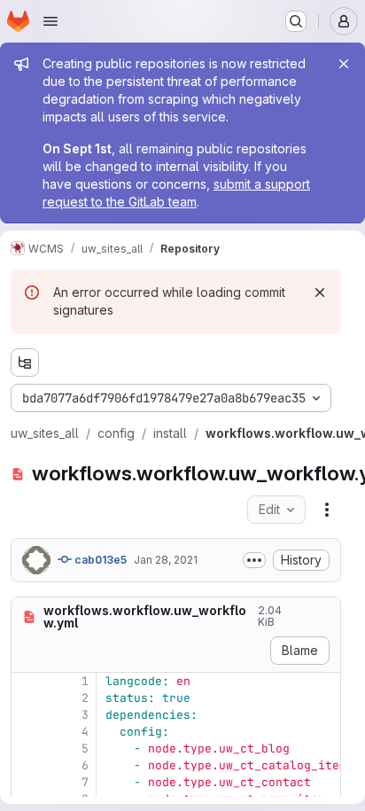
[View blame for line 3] (27, 714)
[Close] (343, 63)
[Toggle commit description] (254, 560)
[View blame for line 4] (27, 731)
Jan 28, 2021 (166, 559)
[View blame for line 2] (27, 698)
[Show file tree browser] (25, 362)
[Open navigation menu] (50, 21)
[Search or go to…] (296, 21)
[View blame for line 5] (27, 748)
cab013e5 (99, 559)
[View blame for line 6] (27, 765)
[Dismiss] (319, 292)
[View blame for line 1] (27, 681)
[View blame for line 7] (27, 782)
